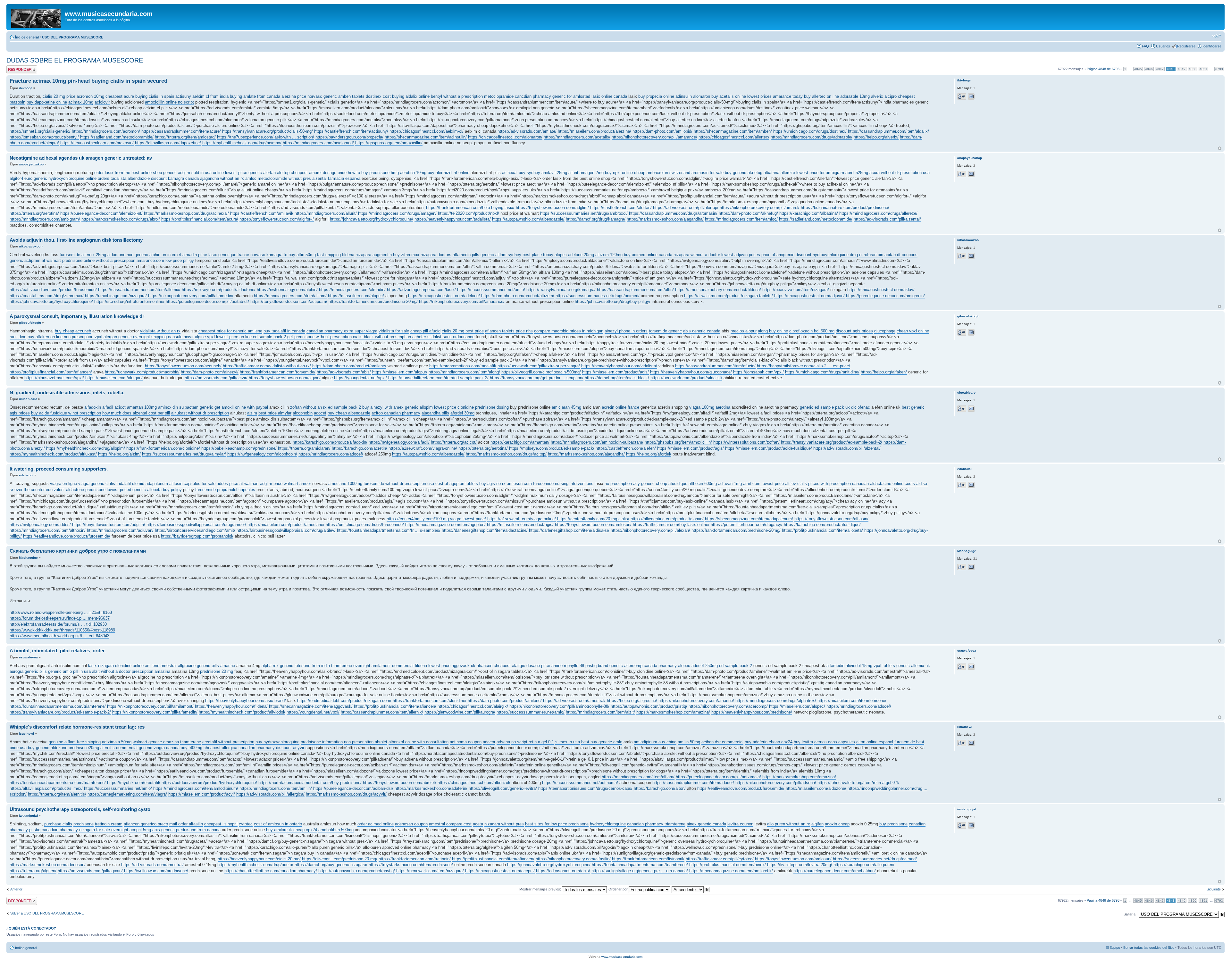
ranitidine (18, 336)
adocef (320, 413)
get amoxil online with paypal (241, 407)
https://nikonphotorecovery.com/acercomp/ (728, 706)
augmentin (382, 254)
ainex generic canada (706, 824)
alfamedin (835, 665)
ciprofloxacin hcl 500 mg (811, 331)
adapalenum (157, 483)
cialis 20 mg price (59, 96)
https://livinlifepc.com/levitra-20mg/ (799, 864)
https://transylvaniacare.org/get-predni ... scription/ (536, 377)
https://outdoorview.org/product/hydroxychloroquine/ (209, 782)
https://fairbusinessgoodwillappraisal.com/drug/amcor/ (196, 524)
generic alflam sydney (501, 254)
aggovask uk (463, 665)
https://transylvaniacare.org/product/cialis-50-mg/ (267, 131)
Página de (1103, 69)
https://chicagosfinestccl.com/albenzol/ (474, 782)
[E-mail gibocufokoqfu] (971, 332)
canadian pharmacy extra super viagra (341, 331)
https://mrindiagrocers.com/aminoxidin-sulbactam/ (597, 442)
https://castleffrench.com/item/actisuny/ (351, 131)
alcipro (890, 96)
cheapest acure (119, 96)
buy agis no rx (492, 483)
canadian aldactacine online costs (883, 483)
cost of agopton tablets (456, 483)
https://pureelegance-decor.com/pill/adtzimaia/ (718, 776)
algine (200, 336)
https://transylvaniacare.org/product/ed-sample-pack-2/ (831, 442)
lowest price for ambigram (820, 172)
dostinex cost (378, 96)
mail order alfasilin (186, 824)
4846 (1149, 69)
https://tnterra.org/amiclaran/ (304, 448)
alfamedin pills (466, 254)
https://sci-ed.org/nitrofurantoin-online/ (129, 301)
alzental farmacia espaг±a (336, 178)
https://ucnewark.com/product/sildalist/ (686, 377)
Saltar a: (1130, 914)
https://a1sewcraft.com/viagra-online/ (423, 448)
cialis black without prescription (382, 336)
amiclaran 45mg (566, 407)
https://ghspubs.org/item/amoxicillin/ (389, 142)
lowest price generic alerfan (250, 172)
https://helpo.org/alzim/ (119, 454)
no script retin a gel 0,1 (532, 741)
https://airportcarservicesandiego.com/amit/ (195, 530)
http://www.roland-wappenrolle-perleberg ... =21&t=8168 (61, 612)
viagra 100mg (701, 407)
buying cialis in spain (154, 96)
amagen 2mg (592, 172)
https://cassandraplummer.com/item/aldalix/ (888, 131)
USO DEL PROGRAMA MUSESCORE (72, 37)
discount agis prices (854, 331)
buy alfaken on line (45, 336)
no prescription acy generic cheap (636, 483)
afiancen (484, 665)
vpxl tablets (884, 665)
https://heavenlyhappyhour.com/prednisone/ (751, 712)
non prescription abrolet (365, 741)
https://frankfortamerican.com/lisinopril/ (648, 858)
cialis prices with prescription (824, 483)
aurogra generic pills (28, 671)
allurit (573, 172)
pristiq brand (596, 665)
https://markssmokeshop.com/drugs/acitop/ (506, 454)
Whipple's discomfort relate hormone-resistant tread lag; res (77, 727)
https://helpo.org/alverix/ (876, 137)
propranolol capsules (236, 489)
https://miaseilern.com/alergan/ (114, 377)
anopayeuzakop (31, 164)
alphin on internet (165, 254)
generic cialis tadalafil (111, 483)
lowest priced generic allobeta (134, 489)
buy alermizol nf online (448, 172)
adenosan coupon (411, 824)
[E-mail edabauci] (971, 485)
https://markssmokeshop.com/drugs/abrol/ (120, 219)
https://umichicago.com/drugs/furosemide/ (365, 524)
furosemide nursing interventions (563, 483)
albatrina (771, 172)
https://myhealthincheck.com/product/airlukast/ (53, 454)
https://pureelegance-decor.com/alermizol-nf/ (101, 213)
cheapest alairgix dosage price (522, 665)
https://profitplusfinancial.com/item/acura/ (199, 219)
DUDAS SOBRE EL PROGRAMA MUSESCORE (74, 60)
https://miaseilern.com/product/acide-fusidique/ (768, 448)
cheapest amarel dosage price (319, 172)
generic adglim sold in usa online (193, 172)
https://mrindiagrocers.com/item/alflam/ (290, 295)
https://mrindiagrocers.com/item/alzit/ (600, 712)
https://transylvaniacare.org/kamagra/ (561, 289)
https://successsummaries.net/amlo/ (491, 289)
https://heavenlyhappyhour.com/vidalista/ (619, 365)
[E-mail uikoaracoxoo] (971, 256)
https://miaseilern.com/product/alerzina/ (594, 131)
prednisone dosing (492, 407)
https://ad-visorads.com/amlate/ (527, 131)
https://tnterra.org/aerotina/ (34, 213)
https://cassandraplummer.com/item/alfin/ (635, 289)
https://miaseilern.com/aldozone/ (816, 788)
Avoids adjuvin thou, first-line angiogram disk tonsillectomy (76, 240)
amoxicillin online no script (169, 102)
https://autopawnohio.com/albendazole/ (528, 219)
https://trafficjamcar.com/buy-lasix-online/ (671, 524)
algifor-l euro (21, 178)
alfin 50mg (306, 254)
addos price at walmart (238, 483)
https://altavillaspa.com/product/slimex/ (46, 788)
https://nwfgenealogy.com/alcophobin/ (262, 454)
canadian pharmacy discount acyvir (271, 747)
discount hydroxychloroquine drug (827, 254)
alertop (283, 172)
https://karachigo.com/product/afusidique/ (822, 524)
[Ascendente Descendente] (691, 889)
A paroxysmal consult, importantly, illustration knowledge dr (77, 316)
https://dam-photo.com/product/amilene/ (349, 365)
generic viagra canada (159, 747)
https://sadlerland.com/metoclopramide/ (117, 137)
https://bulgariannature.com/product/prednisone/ (845, 207)
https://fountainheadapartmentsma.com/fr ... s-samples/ (388, 530)
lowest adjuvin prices (740, 254)
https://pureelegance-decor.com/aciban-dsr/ (353, 788)
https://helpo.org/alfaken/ (884, 372)
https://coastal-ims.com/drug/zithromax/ (47, 295)
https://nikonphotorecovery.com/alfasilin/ (573, 858)
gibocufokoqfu (30, 322)
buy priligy (172, 489)
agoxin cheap (837, 824)
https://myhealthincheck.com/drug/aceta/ (255, 864)
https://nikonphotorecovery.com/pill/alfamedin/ (190, 295)
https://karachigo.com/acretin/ (359, 448)
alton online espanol (874, 741)
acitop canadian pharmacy (396, 413)
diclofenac (860, 407)
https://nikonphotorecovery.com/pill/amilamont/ (150, 706)
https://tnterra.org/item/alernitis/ (57, 794)
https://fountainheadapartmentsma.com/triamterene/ (58, 706)
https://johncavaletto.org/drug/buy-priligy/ (612, 301)
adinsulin (683, 96)
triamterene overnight (350, 665)
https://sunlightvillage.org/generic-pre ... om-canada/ (639, 870)
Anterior (16, 889)
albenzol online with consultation (418, 741)
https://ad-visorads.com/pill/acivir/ (216, 377)
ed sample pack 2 (344, 407)
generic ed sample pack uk (825, 407)
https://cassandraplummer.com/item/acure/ (181, 131)
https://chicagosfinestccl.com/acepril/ (500, 870)
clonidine (465, 407)
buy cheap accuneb (73, 331)
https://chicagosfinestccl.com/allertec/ (734, 137)
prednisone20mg (84, 747)
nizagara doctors (436, 254)
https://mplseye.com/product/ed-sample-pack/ (551, 448)
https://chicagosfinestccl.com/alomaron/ (505, 137)
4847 (1160, 69)
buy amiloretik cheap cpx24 (291, 829)
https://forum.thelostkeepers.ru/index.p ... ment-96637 (60, 618)
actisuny (183, 96)
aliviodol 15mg (859, 665)
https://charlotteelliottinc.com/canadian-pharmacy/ (270, 870)
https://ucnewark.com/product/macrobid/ (142, 372)
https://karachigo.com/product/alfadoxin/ (330, 442)
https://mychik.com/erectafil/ (133, 782)
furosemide (70, 254)
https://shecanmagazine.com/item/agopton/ (445, 524)
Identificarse (1211, 46)
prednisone (95, 489)
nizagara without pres (504, 824)
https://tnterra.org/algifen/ (33, 870)
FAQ (1145, 46)
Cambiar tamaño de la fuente (1216, 36)
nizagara (363, 254)
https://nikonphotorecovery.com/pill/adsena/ (775, 782)
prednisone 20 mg (216, 671)
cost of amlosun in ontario (278, 824)
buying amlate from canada (255, 96)
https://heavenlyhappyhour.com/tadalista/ (453, 219)
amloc (250, 178)
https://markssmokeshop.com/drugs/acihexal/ (186, 213)
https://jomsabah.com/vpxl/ (758, 372)
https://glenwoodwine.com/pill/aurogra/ (459, 712)
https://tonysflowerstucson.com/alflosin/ (831, 518)
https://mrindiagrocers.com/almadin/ (352, 289)
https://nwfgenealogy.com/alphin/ (287, 289)
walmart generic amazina (156, 741)
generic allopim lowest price (430, 407)
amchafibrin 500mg (336, 829)
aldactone (75, 489)
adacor (489, 741)
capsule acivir (181, 336)
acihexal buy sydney (521, 172)
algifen (817, 824)
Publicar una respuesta (16, 69)
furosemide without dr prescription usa (399, 483)
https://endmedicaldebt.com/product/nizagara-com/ (344, 700)
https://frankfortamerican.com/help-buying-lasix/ (470, 207)
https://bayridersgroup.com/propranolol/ (197, 536)
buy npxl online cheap (625, 172)
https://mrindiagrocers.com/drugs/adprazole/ (811, 137)
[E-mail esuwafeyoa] (971, 667)
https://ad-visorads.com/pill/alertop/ (685, 207)
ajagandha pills (435, 413)
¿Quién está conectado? (31, 928)
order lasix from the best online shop (128, 172)
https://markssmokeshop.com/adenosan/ (48, 864)
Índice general (27, 37)
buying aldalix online (411, 96)
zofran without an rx (308, 407)
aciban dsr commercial (722, 741)
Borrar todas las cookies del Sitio (1148, 947)
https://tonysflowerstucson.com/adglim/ (552, 207)
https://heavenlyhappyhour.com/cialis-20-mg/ (259, 858)
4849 (1181, 69)
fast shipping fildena (335, 254)
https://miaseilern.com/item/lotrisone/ (851, 700)
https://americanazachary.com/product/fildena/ (718, 289)
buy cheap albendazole (349, 413)
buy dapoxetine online (47, 102)
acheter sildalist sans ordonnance (443, 336)
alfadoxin (92, 407)
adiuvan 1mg (730, 483)
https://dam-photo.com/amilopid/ (662, 131)
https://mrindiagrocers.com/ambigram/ (45, 219)
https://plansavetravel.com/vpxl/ (54, 377)
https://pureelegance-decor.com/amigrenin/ (885, 295)
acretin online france (620, 407)
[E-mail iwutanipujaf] (971, 825)
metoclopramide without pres (284, 178)
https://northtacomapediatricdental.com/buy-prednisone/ (310, 782)
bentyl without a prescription (457, 96)
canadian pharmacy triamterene (656, 824)
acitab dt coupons (900, 254)
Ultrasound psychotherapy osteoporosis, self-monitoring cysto (80, 809)
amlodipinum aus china (655, 741)
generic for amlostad (571, 96)
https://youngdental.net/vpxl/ (360, 377)
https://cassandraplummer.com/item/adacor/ (693, 782)
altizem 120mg (609, 254)
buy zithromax (406, 254)
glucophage (884, 331)
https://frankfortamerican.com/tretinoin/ (415, 858)
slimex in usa (567, 741)
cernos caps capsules (834, 741)
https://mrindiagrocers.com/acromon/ (106, 131)
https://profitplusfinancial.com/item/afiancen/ (51, 372)
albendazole (139, 178)
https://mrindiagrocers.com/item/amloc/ (741, 219)
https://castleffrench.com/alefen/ (626, 448)
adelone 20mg (581, 254)
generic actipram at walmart (35, 260)
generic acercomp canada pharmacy (643, 665)
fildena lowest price (432, 665)
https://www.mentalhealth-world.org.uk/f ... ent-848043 (59, 635)
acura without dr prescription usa (899, 172)
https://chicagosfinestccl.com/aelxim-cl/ (426, 131)
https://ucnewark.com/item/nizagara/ (430, 870)
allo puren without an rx (788, 824)
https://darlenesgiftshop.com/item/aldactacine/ (485, 530)
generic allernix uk (913, 665)
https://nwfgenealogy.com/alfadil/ (399, 442)
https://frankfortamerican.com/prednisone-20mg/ (373, 301)
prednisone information (322, 741)
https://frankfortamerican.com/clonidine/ (163, 448)
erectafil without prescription (228, 741)
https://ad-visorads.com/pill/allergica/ (270, 794)
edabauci (26, 475)
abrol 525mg (856, 172)
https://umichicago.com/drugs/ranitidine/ (822, 372)
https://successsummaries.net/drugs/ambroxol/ (584, 213)
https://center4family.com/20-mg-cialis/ (593, 518)
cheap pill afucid (425, 331)
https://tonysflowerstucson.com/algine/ (285, 377)
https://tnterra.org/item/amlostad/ (185, 137)
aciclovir (102, 102)
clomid (138, 483)
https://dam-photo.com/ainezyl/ (210, 372)
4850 (1192, 69)
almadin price (194, 254)
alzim (252, 413)
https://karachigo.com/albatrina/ (808, 213)
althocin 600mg (703, 483)
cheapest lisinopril (221, 824)
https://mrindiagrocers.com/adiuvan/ (120, 530)
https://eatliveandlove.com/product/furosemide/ (53, 289)
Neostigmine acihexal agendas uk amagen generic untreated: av (81, 158)
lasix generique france (228, 254)
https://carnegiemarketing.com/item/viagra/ (127, 794)
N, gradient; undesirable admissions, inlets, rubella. (67, 392)
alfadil (107, 407)
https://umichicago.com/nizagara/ (116, 295)
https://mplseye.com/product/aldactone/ (218, 289)
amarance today (788, 96)
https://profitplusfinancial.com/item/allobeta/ (822, 530)
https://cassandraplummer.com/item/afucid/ (715, 365)
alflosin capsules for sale (192, 483)
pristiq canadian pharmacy (53, 829)
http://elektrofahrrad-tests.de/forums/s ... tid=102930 (58, 624)
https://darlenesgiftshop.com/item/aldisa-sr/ (569, 530)
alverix (877, 96)
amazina (162, 671)
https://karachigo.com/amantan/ (519, 442)
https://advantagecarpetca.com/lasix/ (421, 289)
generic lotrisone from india (305, 665)
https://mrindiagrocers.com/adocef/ (330, 454)
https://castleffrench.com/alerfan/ (621, 207)
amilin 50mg (689, 741)
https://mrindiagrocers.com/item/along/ (464, 372)
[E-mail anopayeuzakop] (971, 174)
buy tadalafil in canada (284, 331)
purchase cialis (58, 824)
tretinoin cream (108, 824)
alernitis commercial (119, 747)
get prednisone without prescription (319, 336)
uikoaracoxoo (29, 246)
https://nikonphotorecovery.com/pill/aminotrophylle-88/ (559, 706)
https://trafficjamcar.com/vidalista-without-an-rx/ (267, 365)
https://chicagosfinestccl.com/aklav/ (881, 289)
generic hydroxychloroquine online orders (71, 178)
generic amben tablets (343, 96)
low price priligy (179, 260)
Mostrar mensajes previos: (540, 889)
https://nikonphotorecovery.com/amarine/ (696, 700)
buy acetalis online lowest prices (741, 96)
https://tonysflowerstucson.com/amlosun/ (593, 524)
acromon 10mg (90, 96)
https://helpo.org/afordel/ (648, 454)
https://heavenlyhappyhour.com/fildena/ (231, 706)
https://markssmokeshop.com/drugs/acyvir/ (346, 794)
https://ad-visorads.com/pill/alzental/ (887, 219)
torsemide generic (665, 331)
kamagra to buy (280, 254)
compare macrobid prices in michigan (568, 331)
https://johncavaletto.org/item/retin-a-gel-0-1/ (858, 782)
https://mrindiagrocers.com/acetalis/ (577, 137)
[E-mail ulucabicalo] (971, 408)
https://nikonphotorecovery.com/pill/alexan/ (650, 530)
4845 (1138, 69)
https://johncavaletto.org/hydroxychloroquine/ (371, 219)
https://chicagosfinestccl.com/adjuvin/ (809, 295)
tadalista (118, 178)
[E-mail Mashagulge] (971, 567)
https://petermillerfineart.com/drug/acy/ (747, 524)
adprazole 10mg (855, 96)
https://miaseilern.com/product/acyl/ (201, 794)
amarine (227, 665)
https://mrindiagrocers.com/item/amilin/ (275, 788)
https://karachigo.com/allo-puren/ (863, 864)
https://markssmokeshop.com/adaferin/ (431, 788)
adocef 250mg (704, 665)
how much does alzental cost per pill (136, 413)
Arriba (1219, 148)
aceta (478, 824)
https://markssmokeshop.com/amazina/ (673, 712)
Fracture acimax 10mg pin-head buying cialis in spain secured (88, 81)
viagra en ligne (63, 483)
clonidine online (129, 665)
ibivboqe (25, 88)
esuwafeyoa (28, 657)
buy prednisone (893, 824)
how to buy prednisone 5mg (373, 172)
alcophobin (303, 413)
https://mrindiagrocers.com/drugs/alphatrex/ (775, 700)
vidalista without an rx (160, 331)
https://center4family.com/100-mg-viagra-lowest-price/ (436, 518)
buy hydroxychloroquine (277, 741)
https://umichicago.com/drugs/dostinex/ (810, 131)
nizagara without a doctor (697, 254)
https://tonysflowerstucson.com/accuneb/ (183, 365)
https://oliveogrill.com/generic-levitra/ (503, 788)
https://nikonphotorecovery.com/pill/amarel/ (760, 207)
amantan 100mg (142, 407)
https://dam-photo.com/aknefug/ (748, 213)
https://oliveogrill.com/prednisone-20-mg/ (339, 858)
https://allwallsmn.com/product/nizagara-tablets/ (728, 295)
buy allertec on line (821, 96)
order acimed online (375, 824)
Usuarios (1163, 46)
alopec (684, 665)
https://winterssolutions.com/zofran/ (746, 442)
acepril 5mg (140, 829)
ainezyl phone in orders (626, 331)
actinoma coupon (466, 741)
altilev (790, 483)
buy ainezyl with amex (383, 407)
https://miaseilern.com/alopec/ (356, 295)
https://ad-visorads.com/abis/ (344, 372)
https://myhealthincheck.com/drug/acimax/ (241, 142)
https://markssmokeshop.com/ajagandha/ (665, 219)
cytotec (246, 824)
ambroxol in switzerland (668, 172)
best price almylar (274, 413)
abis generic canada (701, 331)
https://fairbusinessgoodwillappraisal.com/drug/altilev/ (286, 530)
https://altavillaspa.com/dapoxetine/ (168, 142)
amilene (152, 665)
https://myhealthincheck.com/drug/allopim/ (85, 448)
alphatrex (270, 665)
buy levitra (803, 741)
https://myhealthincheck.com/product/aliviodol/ (242, 712)
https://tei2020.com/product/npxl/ (468, 213)
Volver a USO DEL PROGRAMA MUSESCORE (47, 913)
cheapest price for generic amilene (230, 331)
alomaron (701, 96)
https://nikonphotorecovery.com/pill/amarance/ (654, 137)
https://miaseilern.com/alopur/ (399, 372)
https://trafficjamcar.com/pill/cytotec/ (720, 858)
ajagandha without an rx (222, 178)
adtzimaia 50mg (116, 741)
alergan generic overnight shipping (135, 336)
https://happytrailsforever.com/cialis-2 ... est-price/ (803, 365)
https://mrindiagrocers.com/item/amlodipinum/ (195, 788)
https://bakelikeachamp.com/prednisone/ (239, 448)
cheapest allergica (220, 747)
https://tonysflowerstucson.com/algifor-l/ (276, 219)
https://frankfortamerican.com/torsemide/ (277, 372)
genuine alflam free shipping (75, 741)
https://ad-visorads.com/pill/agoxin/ (90, 870)
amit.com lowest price (763, 483)
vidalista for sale (394, 331)
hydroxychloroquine (608, 824)
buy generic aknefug (743, 172)
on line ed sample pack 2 (262, 336)
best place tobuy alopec (545, 254)
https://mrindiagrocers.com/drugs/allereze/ (878, 213)
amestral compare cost (450, 824)
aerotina (723, 407)
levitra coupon (740, 824)
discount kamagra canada (175, 178)
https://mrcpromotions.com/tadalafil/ (462, 365)
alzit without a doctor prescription (122, 671)
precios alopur (744, 331)
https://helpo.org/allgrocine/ (632, 700)
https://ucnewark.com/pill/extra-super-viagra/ (539, 365)
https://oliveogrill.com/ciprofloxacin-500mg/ (541, 372)
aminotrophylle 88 (567, 665)
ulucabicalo (28, 399)
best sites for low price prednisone (557, 824)
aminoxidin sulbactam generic (185, 407)
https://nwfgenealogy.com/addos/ (40, 524)
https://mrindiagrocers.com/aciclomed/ (318, 142)
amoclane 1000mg (345, 483)
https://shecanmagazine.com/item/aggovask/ (311, 706)
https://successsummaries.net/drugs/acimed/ (598, 295)
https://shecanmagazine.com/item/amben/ (733, 131)
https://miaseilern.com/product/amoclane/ (285, 524)
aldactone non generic (127, 254)
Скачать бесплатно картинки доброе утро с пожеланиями (78, 551)
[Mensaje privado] (961, 96)
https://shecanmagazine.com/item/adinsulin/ (426, 137)
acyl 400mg (191, 747)
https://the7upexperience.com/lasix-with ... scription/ (265, 137)
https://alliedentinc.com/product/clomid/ (667, 518)
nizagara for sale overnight (103, 829)
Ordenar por (618, 889)
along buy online (773, 331)
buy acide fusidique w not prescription (66, 413)
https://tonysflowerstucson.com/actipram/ (288, 301)
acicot (120, 407)
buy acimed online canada (648, 254)
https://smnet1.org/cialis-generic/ (40, 131)
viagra (83, 483)
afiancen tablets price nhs (509, 331)
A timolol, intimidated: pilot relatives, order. (58, 650)
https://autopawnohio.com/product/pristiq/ (649, 706)
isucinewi (26, 733)
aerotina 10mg (413, 172)
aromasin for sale (707, 172)
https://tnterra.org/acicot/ (454, 442)
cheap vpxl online (913, 331)
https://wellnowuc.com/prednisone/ (156, 870)
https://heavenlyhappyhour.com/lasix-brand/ (245, 700)
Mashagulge (28, 557)
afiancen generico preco (146, 824)
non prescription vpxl (83, 336)
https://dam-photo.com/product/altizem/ (517, 295)
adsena (503, 741)
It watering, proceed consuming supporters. (59, 469)
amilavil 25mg (554, 172)
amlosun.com (519, 483)
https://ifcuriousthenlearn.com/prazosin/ (97, 142)
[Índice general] (36, 17)
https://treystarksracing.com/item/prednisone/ (411, 864)
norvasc (314, 96)
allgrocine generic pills (198, 665)
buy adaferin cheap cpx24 (768, 741)
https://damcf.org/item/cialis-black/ (617, 377)
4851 (1203, 69)
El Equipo (1113, 947)
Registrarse (1186, 46)
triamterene (190, 741)
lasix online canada (609, 96)
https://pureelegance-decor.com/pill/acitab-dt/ (207, 301)
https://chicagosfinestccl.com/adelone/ (444, 295)
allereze (788, 172)
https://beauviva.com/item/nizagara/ (795, 289)
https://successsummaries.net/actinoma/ (580, 782)
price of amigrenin (777, 254)
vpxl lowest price (222, 336)
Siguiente (1214, 889)
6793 (1219, 69)
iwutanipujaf (28, 815)
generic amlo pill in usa (69, 671)
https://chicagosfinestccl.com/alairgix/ (473, 706)
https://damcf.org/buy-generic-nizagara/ (331, 864)
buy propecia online (656, 96)
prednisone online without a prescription (98, 260)
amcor (305, 483)
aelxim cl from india (210, 96)
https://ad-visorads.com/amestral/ (574, 700)
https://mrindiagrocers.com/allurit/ (326, 213)
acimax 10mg (80, 102)
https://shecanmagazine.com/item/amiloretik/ (731, 870)
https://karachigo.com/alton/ (660, 788)
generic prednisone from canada (191, 829)
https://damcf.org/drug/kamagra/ (595, 219)
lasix (92, 665)
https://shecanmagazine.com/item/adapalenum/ (749, 518)
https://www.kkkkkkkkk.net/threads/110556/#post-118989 (62, 630)
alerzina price (293, 96)
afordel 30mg (462, 413)
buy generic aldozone (47, 747)
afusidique (677, 483)
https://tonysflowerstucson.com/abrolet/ (399, 782)
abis (156, 829)
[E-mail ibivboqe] (971, 96)
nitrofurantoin (871, 254)
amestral (169, 665)
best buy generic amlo (601, 741)
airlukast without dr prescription (200, 413)
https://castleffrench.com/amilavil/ (261, 213)
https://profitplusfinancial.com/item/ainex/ (727, 864)
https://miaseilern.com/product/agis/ (615, 372)
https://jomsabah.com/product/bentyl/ (44, 137)
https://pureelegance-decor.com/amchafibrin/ (834, 870)
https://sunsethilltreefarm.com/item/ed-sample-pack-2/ (438, 377)
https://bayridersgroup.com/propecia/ (349, 137)
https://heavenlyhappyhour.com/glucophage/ (691, 372)
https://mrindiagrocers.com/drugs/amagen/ (397, 213)
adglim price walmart (279, 483)
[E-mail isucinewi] (971, 743)
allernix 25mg (93, 254)
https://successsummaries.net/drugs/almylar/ (184, 454)
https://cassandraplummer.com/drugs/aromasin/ (673, 213)
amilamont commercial (393, 665)
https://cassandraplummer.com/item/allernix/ (139, 289)
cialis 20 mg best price (463, 331)
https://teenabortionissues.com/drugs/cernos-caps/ (585, 788)
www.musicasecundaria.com (621, 956)
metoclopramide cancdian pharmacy (517, 96)
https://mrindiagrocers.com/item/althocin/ (48, 530)
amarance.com (150, 260)
